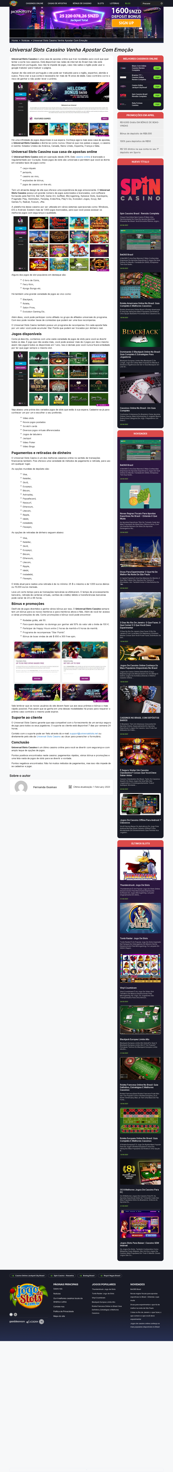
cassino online (83, 156)
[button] (86, 1470)
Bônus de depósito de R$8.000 (136, 133)
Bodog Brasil (88, 1275)
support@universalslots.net (84, 733)
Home (15, 40)
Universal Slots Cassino (48, 736)
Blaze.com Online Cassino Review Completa (139, 68)
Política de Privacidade (63, 1311)
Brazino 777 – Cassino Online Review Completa (139, 77)
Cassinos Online (34, 3)
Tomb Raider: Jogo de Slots (103, 1294)
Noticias (25, 40)
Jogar (157, 68)
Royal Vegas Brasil (112, 1275)
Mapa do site (59, 1316)
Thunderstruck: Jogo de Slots (104, 1289)
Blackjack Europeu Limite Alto (103, 1302)
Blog (127, 3)
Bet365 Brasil (135, 1289)
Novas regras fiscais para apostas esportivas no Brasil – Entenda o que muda (144, 1297)
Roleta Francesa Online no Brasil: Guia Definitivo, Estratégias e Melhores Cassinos (107, 1309)
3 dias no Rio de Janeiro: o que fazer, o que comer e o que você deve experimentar (145, 1315)
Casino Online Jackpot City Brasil (139, 86)
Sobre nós (57, 1289)
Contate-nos (58, 1306)
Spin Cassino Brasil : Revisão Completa (140, 95)
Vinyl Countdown (98, 1298)
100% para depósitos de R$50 (135, 141)
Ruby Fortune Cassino (137, 104)
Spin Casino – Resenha (64, 1275)
